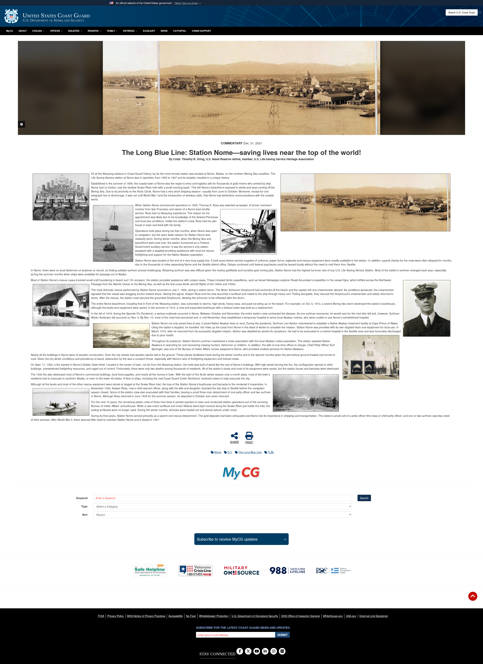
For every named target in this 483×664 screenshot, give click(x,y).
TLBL (271, 452)
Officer (55, 30)
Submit (282, 635)
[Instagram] (273, 651)
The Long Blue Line (250, 452)
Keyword (82, 498)
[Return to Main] (472, 598)
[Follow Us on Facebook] (239, 651)
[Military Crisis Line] (195, 570)
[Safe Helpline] (149, 570)
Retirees (129, 30)
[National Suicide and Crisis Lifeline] (287, 570)
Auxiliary (149, 30)
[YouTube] (256, 651)
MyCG (9, 30)
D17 (229, 452)
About (22, 30)
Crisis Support (201, 30)
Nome (217, 452)
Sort (85, 514)
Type (84, 506)
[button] (188, 3)
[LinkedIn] (265, 651)
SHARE (234, 441)
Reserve (93, 30)
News (164, 30)
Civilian (37, 30)
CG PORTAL (179, 30)
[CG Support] (241, 570)
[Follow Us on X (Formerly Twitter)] (248, 651)
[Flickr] (282, 651)
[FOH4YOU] (333, 570)
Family (111, 30)
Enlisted (73, 30)
